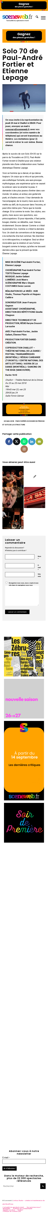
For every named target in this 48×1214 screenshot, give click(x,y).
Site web (39, 575)
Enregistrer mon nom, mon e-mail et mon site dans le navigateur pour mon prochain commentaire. (23, 585)
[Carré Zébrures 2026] (24, 675)
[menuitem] (35, 17)
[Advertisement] (24, 869)
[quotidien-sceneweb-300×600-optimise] (24, 799)
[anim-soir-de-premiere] (24, 842)
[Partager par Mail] (39, 441)
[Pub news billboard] (24, 10)
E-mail (39, 567)
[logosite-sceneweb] (19, 17)
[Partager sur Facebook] (9, 441)
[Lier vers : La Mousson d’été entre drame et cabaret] (13, 518)
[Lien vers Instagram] (24, 449)
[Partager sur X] (16, 441)
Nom (39, 558)
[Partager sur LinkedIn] (31, 441)
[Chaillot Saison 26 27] (24, 718)
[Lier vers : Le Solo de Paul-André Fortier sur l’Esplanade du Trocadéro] (34, 476)
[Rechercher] (35, 17)
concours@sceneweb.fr (17, 129)
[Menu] (42, 17)
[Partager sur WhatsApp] (24, 441)
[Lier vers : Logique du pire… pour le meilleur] (13, 497)
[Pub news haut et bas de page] (24, 42)
